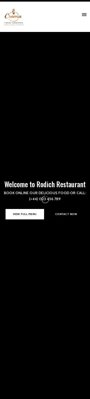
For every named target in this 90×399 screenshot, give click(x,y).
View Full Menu (25, 214)
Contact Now (66, 214)
